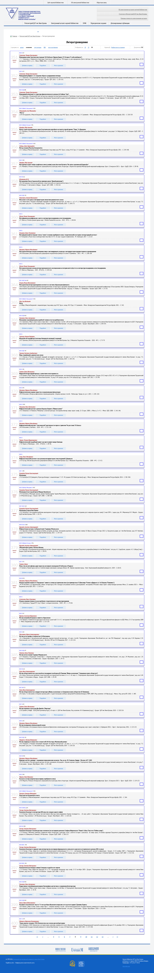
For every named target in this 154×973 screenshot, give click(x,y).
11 (92, 937)
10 (85, 47)
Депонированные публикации (120, 23)
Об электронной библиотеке (80, 2)
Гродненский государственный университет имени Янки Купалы (28, 959)
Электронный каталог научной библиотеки (64, 23)
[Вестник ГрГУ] (60, 950)
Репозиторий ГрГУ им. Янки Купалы (36, 23)
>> (117, 937)
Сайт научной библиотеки (55, 2)
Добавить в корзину (27, 65)
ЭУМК (84, 23)
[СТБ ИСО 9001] (82, 966)
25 (88, 47)
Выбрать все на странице (118, 47)
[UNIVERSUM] (77, 950)
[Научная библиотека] (94, 949)
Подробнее (43, 65)
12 (97, 937)
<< (37, 937)
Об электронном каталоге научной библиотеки (133, 10)
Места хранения (58, 65)
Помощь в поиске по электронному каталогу (134, 18)
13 (102, 937)
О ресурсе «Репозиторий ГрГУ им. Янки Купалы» (133, 14)
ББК (45, 47)
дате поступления (53, 47)
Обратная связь (102, 2)
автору (22, 47)
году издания (37, 47)
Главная (14, 36)
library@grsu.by (126, 966)
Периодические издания (98, 23)
